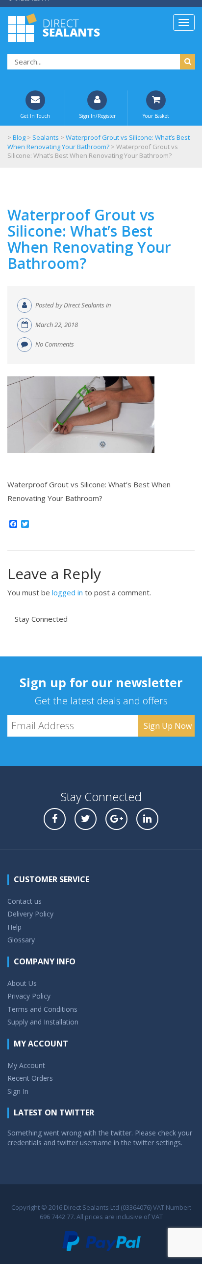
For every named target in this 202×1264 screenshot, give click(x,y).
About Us (22, 983)
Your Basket (156, 115)
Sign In (17, 1091)
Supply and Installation (42, 1021)
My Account (26, 1065)
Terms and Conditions (42, 1009)
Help (14, 927)
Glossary (21, 939)
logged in (67, 592)
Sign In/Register (97, 115)
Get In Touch (35, 115)
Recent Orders (30, 1078)
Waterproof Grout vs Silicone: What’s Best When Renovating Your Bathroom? (89, 239)
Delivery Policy (30, 913)
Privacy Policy (28, 996)
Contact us (24, 901)
